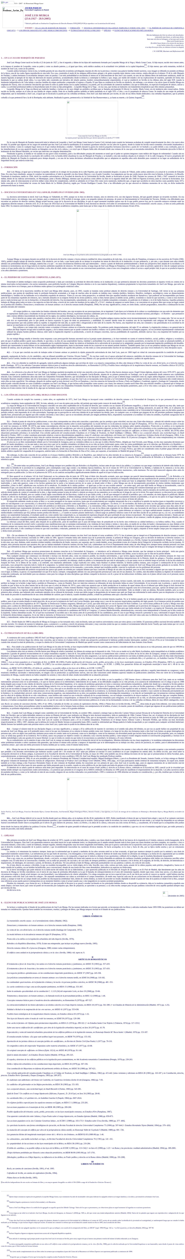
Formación (75, 28)
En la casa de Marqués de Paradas (50, 28)
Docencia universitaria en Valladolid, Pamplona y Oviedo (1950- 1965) (114, 28)
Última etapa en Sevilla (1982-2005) (85, 30)
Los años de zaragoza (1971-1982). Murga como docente (43, 30)
